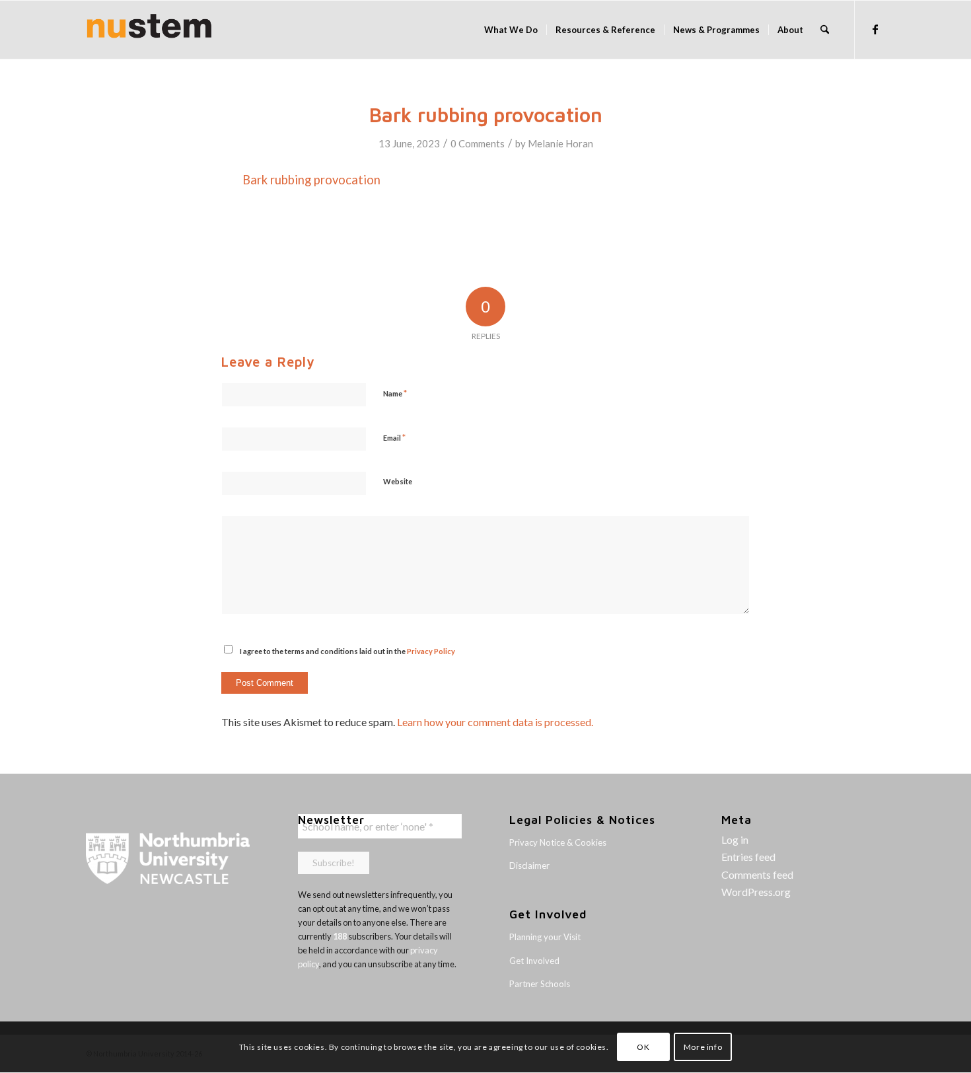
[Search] (825, 30)
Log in (734, 839)
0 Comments (477, 143)
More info (703, 1047)
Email (394, 437)
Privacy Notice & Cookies (557, 842)
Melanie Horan (560, 143)
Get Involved (534, 960)
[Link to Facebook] (875, 29)
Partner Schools (539, 984)
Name (395, 393)
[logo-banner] (149, 30)
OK (643, 1047)
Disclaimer (529, 865)
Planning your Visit (545, 937)
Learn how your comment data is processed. (495, 722)
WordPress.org (756, 891)
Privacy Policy (431, 651)
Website (397, 481)
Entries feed (748, 856)
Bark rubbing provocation (311, 179)
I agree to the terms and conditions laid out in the (347, 651)
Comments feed (757, 874)
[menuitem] (511, 30)
